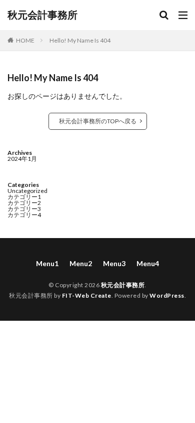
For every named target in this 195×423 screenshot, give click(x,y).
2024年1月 (22, 158)
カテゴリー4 (24, 215)
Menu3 (114, 263)
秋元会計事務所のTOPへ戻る (97, 121)
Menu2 (81, 263)
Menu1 (47, 263)
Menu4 (147, 263)
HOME (25, 40)
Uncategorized (28, 190)
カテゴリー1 (24, 196)
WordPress (167, 295)
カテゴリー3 (24, 209)
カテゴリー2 (24, 202)
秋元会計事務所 (43, 15)
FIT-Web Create (87, 295)
